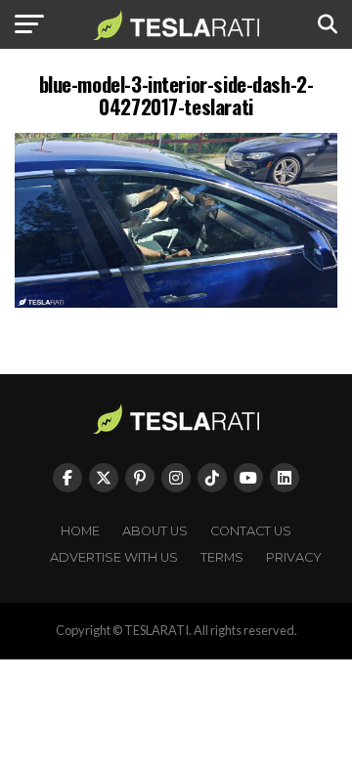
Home (80, 531)
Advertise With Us (114, 557)
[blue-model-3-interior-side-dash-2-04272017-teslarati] (176, 302)
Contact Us (250, 531)
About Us (155, 531)
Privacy (294, 557)
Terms (221, 557)
